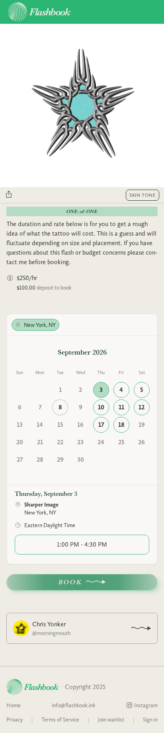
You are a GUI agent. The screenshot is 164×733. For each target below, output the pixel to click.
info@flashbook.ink (74, 705)
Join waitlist (111, 719)
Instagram (146, 705)
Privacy (14, 719)
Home (13, 705)
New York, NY (40, 325)
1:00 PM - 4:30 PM (82, 544)
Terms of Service (60, 719)
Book (70, 582)
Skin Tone (142, 195)
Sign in (150, 719)
